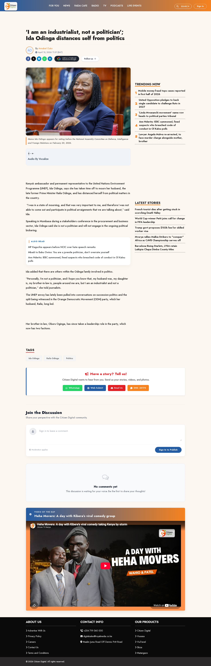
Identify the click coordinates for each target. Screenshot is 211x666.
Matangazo (142, 653)
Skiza (139, 647)
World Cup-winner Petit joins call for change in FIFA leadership (160, 220)
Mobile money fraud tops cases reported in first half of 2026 (161, 92)
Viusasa (141, 636)
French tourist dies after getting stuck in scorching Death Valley (157, 211)
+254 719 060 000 (93, 630)
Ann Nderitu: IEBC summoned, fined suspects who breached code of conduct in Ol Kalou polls (76, 259)
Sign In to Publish (168, 449)
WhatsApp (74, 387)
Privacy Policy (34, 636)
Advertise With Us (36, 630)
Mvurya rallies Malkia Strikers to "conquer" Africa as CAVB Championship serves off (159, 238)
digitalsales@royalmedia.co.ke (97, 636)
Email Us (118, 387)
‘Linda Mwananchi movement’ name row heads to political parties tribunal (161, 114)
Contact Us (33, 647)
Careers (32, 642)
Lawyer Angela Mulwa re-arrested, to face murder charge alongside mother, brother (160, 138)
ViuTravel (141, 642)
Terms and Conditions (38, 653)
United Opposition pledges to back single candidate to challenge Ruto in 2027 (159, 103)
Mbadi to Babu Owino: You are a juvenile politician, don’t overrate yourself (68, 252)
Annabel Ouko (45, 48)
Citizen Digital (143, 630)
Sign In (200, 6)
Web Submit (97, 387)
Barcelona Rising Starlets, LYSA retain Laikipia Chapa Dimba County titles (156, 247)
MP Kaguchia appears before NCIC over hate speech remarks (61, 247)
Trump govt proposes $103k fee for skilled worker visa (159, 229)
